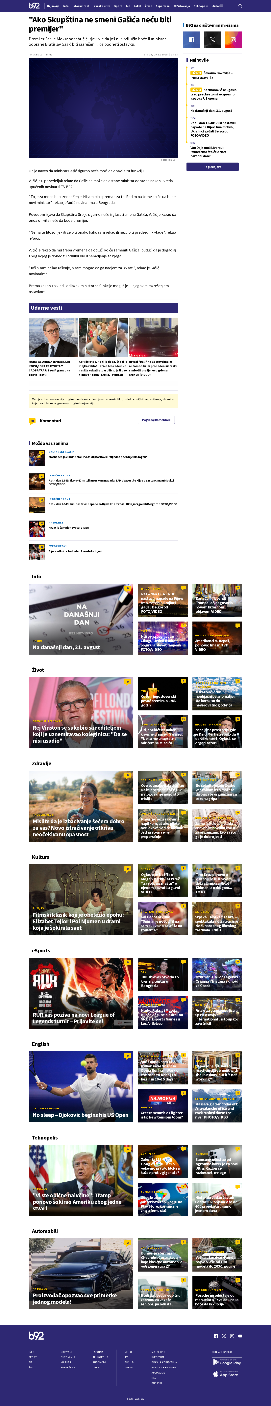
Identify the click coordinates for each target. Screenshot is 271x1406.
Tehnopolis (100, 1357)
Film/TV (38, 908)
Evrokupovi (58, 546)
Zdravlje (67, 1352)
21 (41, 546)
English (201, 1060)
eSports (98, 1352)
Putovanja (68, 1357)
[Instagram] (233, 39)
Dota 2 (200, 1005)
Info (31, 1352)
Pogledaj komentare (156, 420)
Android (202, 1154)
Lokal (96, 1367)
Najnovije (53, 6)
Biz (31, 1362)
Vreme (129, 1367)
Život (32, 1367)
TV (126, 1357)
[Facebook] (191, 39)
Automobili (100, 1362)
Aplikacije (158, 1372)
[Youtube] (240, 1336)
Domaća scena (151, 1005)
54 (41, 523)
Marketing (158, 1352)
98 (32, 421)
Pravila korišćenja (164, 1362)
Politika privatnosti (165, 1367)
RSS (154, 1377)
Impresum (158, 1357)
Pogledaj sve (212, 167)
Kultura (66, 1362)
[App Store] (227, 1374)
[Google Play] (227, 1362)
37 (41, 452)
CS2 (143, 971)
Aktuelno (202, 911)
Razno (37, 641)
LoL (35, 1008)
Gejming (201, 1192)
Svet (199, 593)
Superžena (68, 1367)
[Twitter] (212, 39)
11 (41, 499)
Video (128, 1352)
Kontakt (157, 1383)
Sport (33, 1357)
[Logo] (34, 6)
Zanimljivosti (151, 1248)
